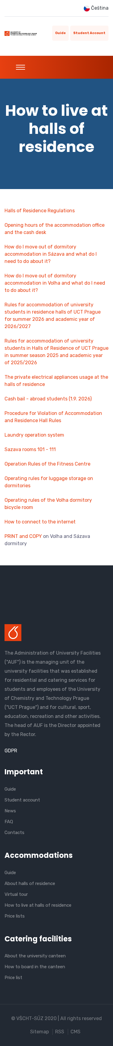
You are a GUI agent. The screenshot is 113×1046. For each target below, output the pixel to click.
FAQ (9, 821)
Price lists (15, 916)
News (10, 811)
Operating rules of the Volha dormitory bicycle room (48, 503)
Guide (60, 33)
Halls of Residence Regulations (40, 210)
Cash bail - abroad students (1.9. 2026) (48, 399)
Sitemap (39, 1032)
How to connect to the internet (40, 522)
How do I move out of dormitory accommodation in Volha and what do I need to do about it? (55, 283)
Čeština (99, 8)
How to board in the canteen (35, 966)
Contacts (14, 832)
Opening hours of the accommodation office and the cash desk (55, 228)
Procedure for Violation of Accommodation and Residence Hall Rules (53, 416)
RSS (59, 1032)
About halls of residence (30, 883)
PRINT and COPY (23, 536)
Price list (13, 977)
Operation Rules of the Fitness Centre (47, 464)
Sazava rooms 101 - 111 (30, 449)
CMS (75, 1032)
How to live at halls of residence (38, 905)
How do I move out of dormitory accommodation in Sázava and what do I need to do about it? (51, 254)
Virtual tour (16, 894)
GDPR (11, 751)
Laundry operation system (34, 435)
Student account (89, 33)
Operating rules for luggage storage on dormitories (49, 482)
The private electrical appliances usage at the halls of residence (56, 380)
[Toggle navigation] (20, 67)
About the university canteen (35, 956)
